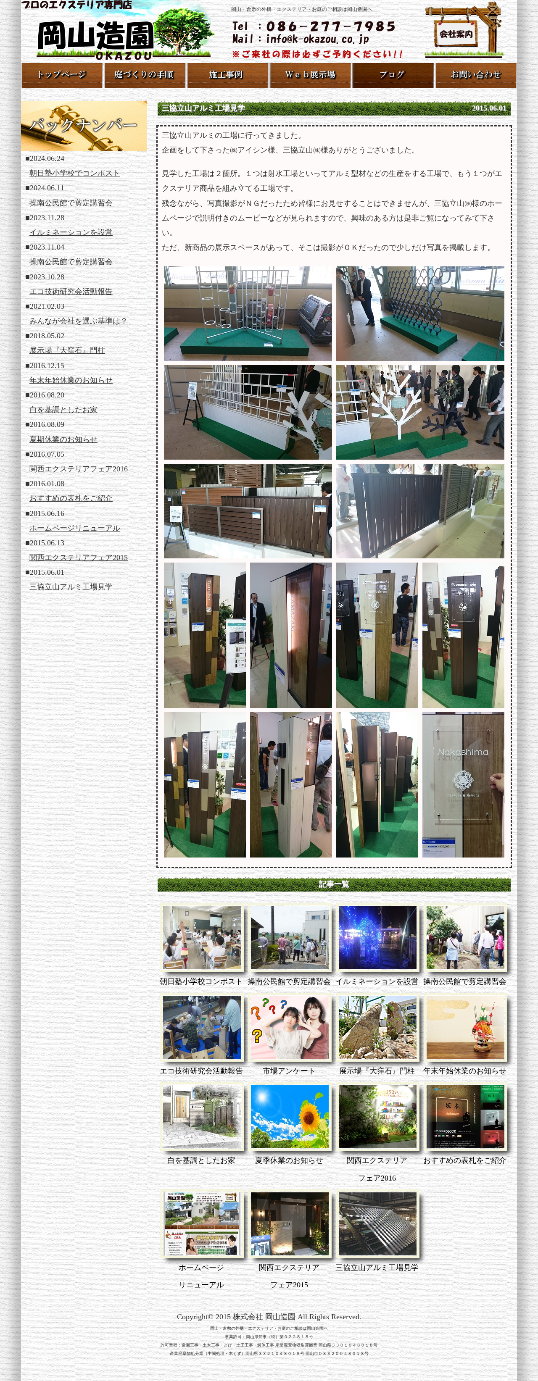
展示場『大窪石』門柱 (67, 350)
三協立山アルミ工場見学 (71, 587)
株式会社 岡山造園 (264, 1317)
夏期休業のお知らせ (63, 439)
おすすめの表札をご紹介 (71, 498)
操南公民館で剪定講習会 (71, 203)
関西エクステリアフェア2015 (78, 557)
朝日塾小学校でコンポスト (74, 173)
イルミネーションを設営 (71, 232)
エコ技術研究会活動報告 (71, 291)
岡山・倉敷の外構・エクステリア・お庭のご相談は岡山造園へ (269, 1328)
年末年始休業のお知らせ (71, 380)
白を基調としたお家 (63, 409)
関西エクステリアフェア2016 (78, 469)
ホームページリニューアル (74, 528)
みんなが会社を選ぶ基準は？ (78, 321)
